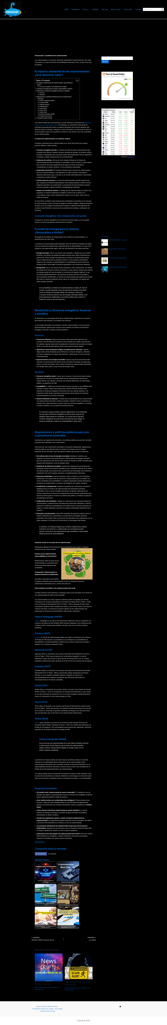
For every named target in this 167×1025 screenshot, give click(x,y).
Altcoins (85, 9)
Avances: (42, 92)
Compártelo (42, 854)
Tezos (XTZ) (43, 110)
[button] (88, 9)
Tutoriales (138, 9)
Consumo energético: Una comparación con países (53, 86)
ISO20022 (95, 9)
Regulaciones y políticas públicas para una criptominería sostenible (54, 97)
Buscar (103, 55)
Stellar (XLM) (43, 112)
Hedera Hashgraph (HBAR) (47, 100)
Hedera (37, 621)
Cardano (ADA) (44, 102)
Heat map (105, 9)
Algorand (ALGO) (44, 104)
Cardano (37, 637)
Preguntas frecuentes (46, 116)
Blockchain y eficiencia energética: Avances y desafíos (53, 90)
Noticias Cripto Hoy (43, 984)
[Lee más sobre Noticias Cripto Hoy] (49, 967)
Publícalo (53, 854)
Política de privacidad (47, 1011)
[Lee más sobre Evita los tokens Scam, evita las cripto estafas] (79, 966)
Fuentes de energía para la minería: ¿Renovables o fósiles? (54, 88)
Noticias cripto (116, 9)
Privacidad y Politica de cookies (43, 1009)
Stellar (37, 722)
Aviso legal (58, 1009)
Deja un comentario (40, 987)
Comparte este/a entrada (44, 118)
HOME (66, 9)
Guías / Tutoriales (52, 987)
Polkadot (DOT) (44, 106)
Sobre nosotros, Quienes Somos (46, 1006)
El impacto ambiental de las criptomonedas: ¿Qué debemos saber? (55, 83)
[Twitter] (120, 1006)
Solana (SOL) (43, 108)
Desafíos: (42, 94)
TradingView (75, 9)
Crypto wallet (127, 9)
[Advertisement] (83, 32)
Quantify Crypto (130, 156)
